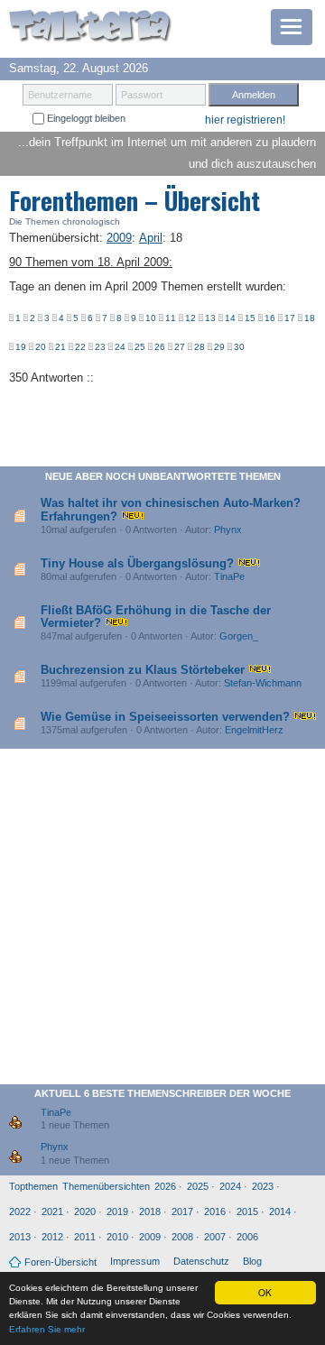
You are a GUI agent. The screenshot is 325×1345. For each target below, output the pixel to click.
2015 (247, 1211)
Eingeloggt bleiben (84, 118)
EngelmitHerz (254, 729)
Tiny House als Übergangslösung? (137, 563)
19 (20, 347)
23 (100, 347)
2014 (280, 1211)
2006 (247, 1236)
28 (199, 347)
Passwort (141, 94)
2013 (20, 1236)
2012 (52, 1236)
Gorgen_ (238, 636)
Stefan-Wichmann (263, 682)
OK (265, 1292)
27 (179, 347)
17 (289, 318)
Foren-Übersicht (60, 1262)
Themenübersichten (106, 1186)
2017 (182, 1211)
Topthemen (33, 1186)
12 (190, 318)
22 (80, 347)
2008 (182, 1236)
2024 (230, 1186)
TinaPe (229, 576)
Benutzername (60, 94)
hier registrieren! (245, 120)
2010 (117, 1236)
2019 (117, 1211)
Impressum (135, 1261)
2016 (215, 1211)
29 (219, 347)
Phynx (228, 529)
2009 (150, 1236)
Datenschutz (201, 1261)
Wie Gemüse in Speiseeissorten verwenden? (165, 716)
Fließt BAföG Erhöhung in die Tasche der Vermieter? (156, 616)
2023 (263, 1186)
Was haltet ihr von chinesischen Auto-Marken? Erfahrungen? (171, 509)
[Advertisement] (162, 920)
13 (210, 318)
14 (230, 318)
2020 (85, 1211)
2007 (215, 1236)
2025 (198, 1186)
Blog (252, 1261)
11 (170, 318)
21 (60, 347)
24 (120, 347)
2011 (85, 1236)
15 (250, 318)
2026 (165, 1186)
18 (309, 318)
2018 (150, 1211)
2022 (20, 1211)
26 (159, 347)
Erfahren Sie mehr (47, 1329)
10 (150, 318)
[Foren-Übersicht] (90, 27)
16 (270, 318)
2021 (52, 1211)
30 (239, 347)
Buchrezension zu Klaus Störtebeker (143, 670)
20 (40, 347)
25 (140, 347)
